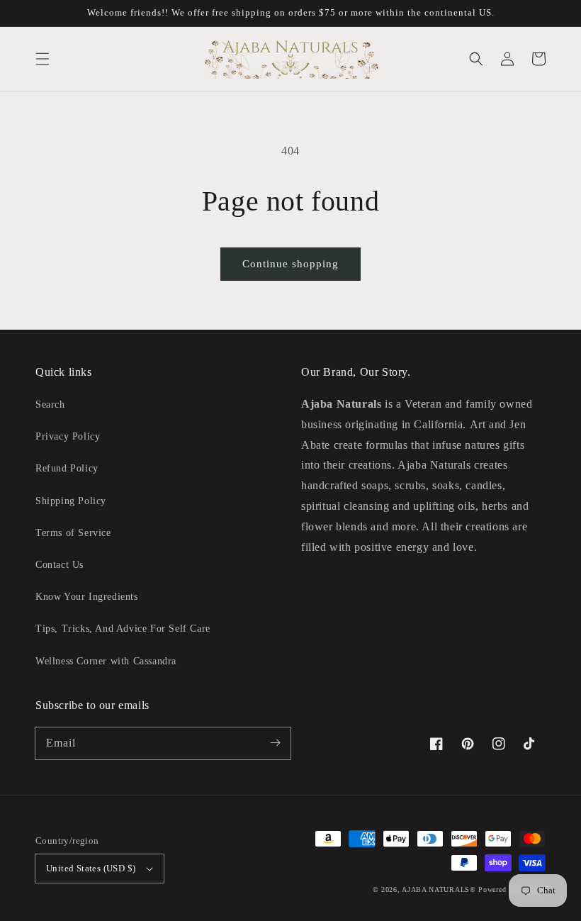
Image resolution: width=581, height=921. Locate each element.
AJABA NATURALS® (439, 889)
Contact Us (59, 564)
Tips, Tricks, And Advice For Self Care (122, 628)
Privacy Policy (67, 436)
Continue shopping (290, 263)
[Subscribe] (274, 743)
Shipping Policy (70, 501)
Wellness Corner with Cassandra (105, 661)
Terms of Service (73, 533)
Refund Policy (66, 468)
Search (50, 404)
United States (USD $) (90, 868)
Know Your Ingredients (86, 596)
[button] (42, 58)
